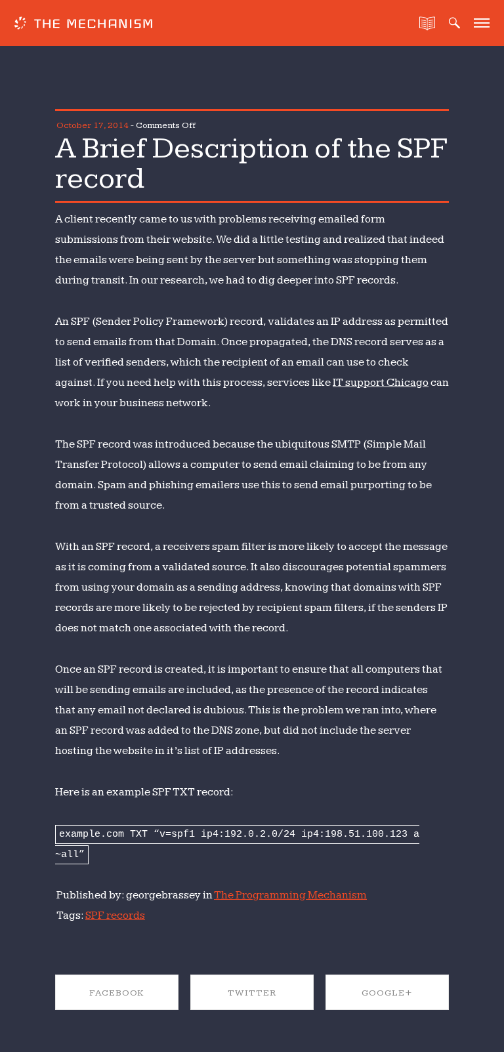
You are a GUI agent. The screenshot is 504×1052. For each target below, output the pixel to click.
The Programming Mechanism (290, 895)
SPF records (115, 915)
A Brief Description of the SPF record (251, 164)
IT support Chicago (381, 382)
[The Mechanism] (83, 25)
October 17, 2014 (92, 125)
